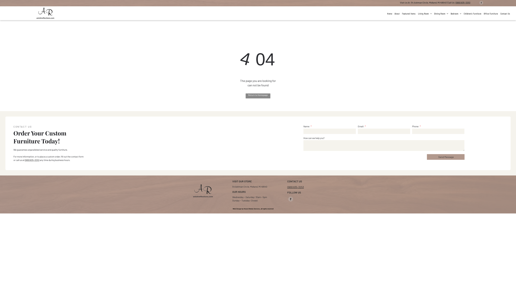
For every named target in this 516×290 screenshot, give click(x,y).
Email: (361, 126)
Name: (306, 126)
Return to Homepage (258, 95)
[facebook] (481, 3)
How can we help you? (314, 138)
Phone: (415, 126)
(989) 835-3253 (463, 2)
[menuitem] (389, 13)
